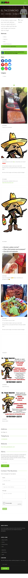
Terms (3, 542)
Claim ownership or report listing (9, 46)
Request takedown (6, 49)
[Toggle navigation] (25, 2)
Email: (3, 484)
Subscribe (5, 465)
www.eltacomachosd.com (7, 182)
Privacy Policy (5, 544)
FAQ (3, 546)
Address (4, 36)
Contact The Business (7, 44)
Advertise (4, 550)
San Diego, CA (16, 14)
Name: (3, 477)
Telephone (5, 39)
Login (3, 554)
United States (8, 14)
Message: (4, 490)
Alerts (4, 41)
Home (2, 14)
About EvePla (4, 539)
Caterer (4, 76)
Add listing (4, 552)
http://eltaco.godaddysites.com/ (8, 446)
